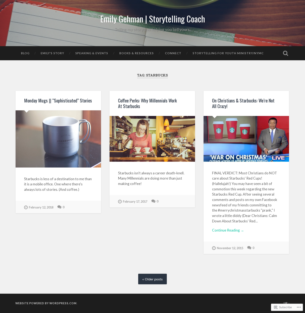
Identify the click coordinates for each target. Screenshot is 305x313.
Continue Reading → (228, 230)
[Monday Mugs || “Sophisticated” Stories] (58, 139)
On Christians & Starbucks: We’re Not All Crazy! (243, 103)
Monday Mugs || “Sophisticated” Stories (58, 100)
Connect (173, 53)
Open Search (286, 53)
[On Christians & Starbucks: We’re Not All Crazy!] (246, 139)
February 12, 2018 (41, 207)
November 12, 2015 (230, 248)
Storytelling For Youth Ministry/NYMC (228, 53)
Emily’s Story (52, 53)
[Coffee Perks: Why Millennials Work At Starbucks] (152, 139)
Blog (25, 53)
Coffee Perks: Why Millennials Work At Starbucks (147, 103)
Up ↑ (287, 303)
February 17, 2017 (135, 201)
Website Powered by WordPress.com (46, 303)
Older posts (154, 279)
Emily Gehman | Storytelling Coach (152, 18)
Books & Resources (136, 53)
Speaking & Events (91, 53)
